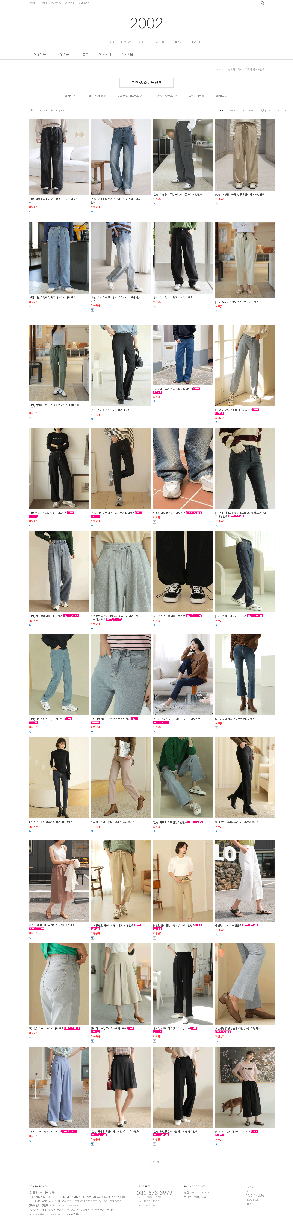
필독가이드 (178, 42)
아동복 (83, 54)
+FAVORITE (159, 42)
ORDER (69, 3)
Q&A (111, 42)
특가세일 (128, 54)
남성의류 (40, 54)
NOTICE (97, 42)
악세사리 (105, 54)
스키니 (68, 96)
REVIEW (126, 42)
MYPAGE (83, 3)
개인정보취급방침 (255, 1195)
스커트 (220, 96)
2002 (146, 22)
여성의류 (63, 54)
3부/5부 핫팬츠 (164, 96)
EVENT (141, 42)
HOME (250, 1186)
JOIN (44, 3)
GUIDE (250, 1191)
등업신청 (196, 42)
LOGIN (33, 3)
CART (56, 3)
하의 (240, 69)
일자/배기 (94, 96)
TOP (248, 1204)
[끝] (163, 1162)
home (220, 69)
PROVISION (252, 1199)
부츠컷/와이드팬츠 (254, 69)
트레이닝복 (195, 96)
